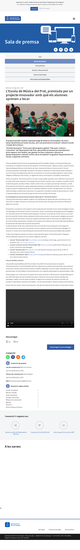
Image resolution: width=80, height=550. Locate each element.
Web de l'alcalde (11, 393)
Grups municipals (11, 395)
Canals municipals (12, 390)
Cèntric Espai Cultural (27, 242)
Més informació (44, 8)
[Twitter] (61, 50)
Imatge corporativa (12, 397)
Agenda (8, 402)
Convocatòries (40, 66)
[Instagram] (66, 50)
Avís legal (41, 530)
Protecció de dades (55, 530)
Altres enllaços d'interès (14, 407)
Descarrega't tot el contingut (60, 347)
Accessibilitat (69, 530)
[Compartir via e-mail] (18, 357)
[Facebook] (56, 50)
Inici (40, 57)
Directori (9, 405)
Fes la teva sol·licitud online (40, 79)
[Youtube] (71, 50)
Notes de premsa (40, 61)
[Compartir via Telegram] (23, 357)
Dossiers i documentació (40, 70)
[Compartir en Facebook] (13, 357)
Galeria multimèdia (40, 75)
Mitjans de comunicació (13, 400)
